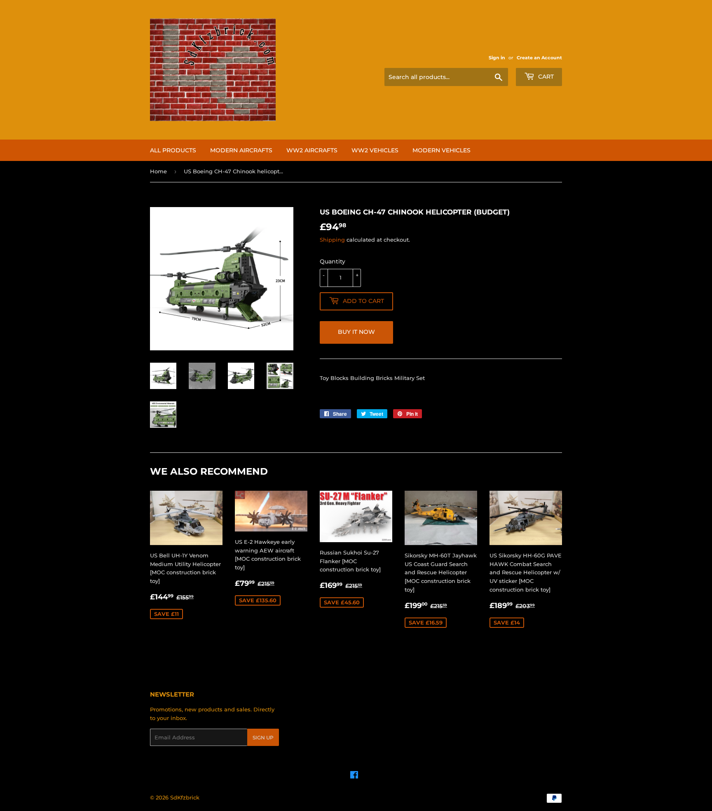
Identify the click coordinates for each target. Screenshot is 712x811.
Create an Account (539, 58)
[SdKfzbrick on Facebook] (354, 776)
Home (158, 171)
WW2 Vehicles (374, 150)
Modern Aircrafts (241, 150)
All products (173, 150)
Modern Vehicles (441, 150)
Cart (545, 76)
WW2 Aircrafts (311, 150)
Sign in (497, 58)
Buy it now (356, 332)
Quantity (332, 261)
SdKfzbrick (184, 797)
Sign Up (263, 737)
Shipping (332, 239)
